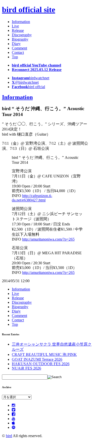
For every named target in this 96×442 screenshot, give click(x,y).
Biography (20, 39)
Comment (19, 48)
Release (18, 30)
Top (15, 57)
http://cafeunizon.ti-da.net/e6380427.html (32, 198)
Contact (18, 52)
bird (9, 436)
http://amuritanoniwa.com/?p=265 (48, 239)
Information (21, 22)
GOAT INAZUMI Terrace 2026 (37, 359)
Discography (22, 35)
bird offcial (28, 87)
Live (15, 26)
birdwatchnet (30, 78)
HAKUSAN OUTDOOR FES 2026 (40, 364)
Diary (16, 44)
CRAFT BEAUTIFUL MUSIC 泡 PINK (44, 354)
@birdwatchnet (25, 82)
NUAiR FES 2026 (26, 368)
